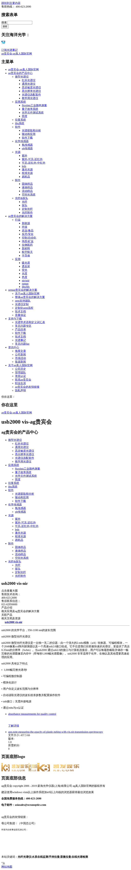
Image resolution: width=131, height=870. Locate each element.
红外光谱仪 (28, 80)
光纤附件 (27, 212)
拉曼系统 (20, 119)
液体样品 (27, 187)
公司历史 (20, 368)
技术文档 (20, 311)
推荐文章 (20, 350)
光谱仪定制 (22, 304)
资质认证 (20, 376)
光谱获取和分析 (31, 130)
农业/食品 (27, 230)
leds (24, 166)
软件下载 (27, 137)
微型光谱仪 (22, 76)
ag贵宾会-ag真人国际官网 (16, 53)
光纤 (24, 201)
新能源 (26, 223)
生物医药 (27, 244)
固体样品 (27, 183)
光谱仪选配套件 (31, 94)
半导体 (26, 255)
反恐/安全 (27, 234)
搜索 (4, 22)
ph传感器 (27, 148)
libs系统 (19, 123)
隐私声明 (20, 390)
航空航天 (27, 252)
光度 (24, 273)
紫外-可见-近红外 (32, 159)
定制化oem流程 (24, 307)
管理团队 (20, 372)
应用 (17, 259)
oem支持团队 (23, 300)
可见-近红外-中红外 (33, 162)
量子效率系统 (30, 108)
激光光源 (27, 169)
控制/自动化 (29, 237)
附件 (17, 180)
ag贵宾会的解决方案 (20, 216)
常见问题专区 (23, 325)
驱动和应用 (28, 134)
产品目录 (20, 329)
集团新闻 (20, 361)
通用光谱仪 (28, 83)
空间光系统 (28, 194)
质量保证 (20, 315)
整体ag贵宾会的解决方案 (30, 297)
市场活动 (20, 358)
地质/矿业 (27, 241)
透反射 (26, 266)
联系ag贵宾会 (23, 379)
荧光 (24, 269)
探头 (24, 205)
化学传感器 (22, 141)
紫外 (24, 155)
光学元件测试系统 (33, 112)
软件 (17, 126)
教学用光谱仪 (30, 98)
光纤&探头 (21, 198)
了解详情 (13, 725)
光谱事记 (20, 340)
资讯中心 (13, 347)
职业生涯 (20, 383)
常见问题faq (22, 343)
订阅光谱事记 (9, 50)
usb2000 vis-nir (13, 622)
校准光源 (27, 173)
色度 (24, 277)
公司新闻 (20, 354)
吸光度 (26, 262)
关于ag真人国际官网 (27, 293)
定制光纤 (27, 208)
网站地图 (6, 866)
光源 (17, 152)
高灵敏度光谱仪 (31, 87)
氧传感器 (27, 144)
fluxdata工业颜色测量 (34, 105)
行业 (17, 219)
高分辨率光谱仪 (31, 91)
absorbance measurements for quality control (32, 713)
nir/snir (25, 280)
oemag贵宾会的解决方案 (22, 289)
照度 (24, 116)
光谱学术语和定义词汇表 (30, 322)
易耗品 (26, 176)
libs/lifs (26, 286)
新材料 (26, 248)
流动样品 (27, 191)
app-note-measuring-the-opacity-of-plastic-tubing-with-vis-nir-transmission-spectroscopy (55, 731)
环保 (24, 226)
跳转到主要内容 (10, 3)
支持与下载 (15, 318)
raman (25, 283)
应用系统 (20, 101)
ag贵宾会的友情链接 (27, 386)
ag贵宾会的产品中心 (20, 73)
